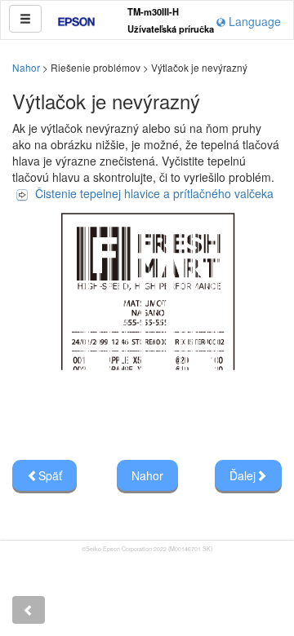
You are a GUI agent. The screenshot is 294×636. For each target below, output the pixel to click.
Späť (50, 475)
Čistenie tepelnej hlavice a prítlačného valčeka (154, 193)
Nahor (26, 67)
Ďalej (242, 475)
